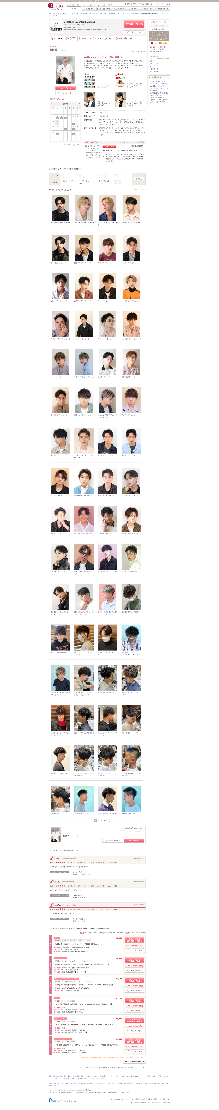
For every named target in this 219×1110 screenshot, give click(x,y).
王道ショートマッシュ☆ (82, 415)
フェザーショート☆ (105, 534)
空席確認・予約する (134, 24)
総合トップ (52, 13)
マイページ (159, 4)
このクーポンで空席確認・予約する (134, 940)
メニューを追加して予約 (135, 945)
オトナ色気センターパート (60, 263)
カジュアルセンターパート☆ (131, 534)
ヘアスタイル (89, 9)
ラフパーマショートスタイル (84, 377)
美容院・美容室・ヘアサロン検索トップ (138, 4)
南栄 (116, 1076)
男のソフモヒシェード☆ (130, 733)
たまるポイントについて (157, 47)
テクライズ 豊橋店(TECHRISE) (92, 1092)
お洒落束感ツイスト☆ (81, 813)
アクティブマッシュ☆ (129, 415)
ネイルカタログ (118, 9)
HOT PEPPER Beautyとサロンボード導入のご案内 (128, 1099)
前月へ (52, 103)
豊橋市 (95, 1076)
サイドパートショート (81, 339)
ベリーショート (69, 177)
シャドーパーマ (56, 377)
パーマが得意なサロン (149, 1076)
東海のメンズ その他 (72, 1083)
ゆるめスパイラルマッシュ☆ (108, 572)
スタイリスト (154, 64)
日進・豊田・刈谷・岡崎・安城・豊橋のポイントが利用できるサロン (127, 1083)
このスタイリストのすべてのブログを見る (132, 142)
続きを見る (110, 161)
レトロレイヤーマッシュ (130, 301)
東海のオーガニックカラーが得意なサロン (93, 1083)
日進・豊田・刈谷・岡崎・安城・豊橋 (59, 1076)
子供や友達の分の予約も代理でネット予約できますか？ (159, 94)
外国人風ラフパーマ (128, 377)
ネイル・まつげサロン (104, 9)
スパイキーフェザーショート (60, 339)
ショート (84, 175)
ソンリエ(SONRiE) (77, 1092)
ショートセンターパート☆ (83, 496)
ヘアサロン (74, 9)
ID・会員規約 (135, 1102)
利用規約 (143, 1102)
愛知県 (88, 1076)
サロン (152, 61)
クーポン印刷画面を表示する (134, 1061)
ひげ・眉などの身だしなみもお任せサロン (76, 1078)
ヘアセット (85, 177)
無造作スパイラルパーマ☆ (60, 773)
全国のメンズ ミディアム (56, 1083)
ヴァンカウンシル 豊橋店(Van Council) (60, 1092)
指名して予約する (65, 88)
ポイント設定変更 (155, 51)
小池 (111, 1076)
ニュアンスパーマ (104, 377)
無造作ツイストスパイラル (107, 692)
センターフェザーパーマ (59, 301)
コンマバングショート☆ (130, 496)
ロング (118, 175)
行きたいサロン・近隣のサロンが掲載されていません (159, 85)
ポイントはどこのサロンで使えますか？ (159, 89)
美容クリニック (163, 9)
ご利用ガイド (166, 1102)
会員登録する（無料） (159, 29)
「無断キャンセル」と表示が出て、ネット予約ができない (159, 101)
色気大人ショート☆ (57, 534)
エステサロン (148, 9)
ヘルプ (168, 4)
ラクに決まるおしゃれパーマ (108, 813)
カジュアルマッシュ (105, 263)
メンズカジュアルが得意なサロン (130, 1076)
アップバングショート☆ (106, 496)
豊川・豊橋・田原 (78, 1076)
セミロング (102, 175)
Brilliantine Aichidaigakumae (79, 22)
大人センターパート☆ (105, 455)
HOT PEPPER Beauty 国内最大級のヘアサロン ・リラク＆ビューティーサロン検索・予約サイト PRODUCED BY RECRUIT (56, 6)
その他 (118, 183)
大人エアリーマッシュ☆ (59, 496)
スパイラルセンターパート (107, 301)
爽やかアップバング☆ (129, 455)
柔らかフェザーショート (59, 415)
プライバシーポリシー (154, 1102)
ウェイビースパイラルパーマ (131, 339)
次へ (143, 190)
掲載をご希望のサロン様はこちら (159, 1099)
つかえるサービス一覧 (157, 49)
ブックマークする (135, 32)
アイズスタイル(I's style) (109, 1092)
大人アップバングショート (131, 263)
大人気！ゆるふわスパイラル (60, 652)
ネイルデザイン (154, 72)
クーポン (152, 66)
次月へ (79, 103)
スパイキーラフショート (106, 339)
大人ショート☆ (56, 455)
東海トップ (86, 13)
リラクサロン (133, 9)
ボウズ (118, 181)
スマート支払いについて (157, 81)
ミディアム (68, 175)
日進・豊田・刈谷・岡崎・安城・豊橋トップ (104, 13)
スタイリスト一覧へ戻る (139, 51)
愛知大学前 (103, 1076)
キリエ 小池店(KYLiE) (124, 1092)
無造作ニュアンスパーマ (82, 263)
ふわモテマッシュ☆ (57, 813)
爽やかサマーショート (129, 813)
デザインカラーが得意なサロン (100, 1078)
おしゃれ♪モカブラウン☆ (83, 534)
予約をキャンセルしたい (157, 97)
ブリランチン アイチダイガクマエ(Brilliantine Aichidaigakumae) (138, 13)
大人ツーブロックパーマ (82, 301)
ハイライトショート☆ (129, 572)
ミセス (101, 177)
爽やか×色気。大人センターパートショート (120, 150)
